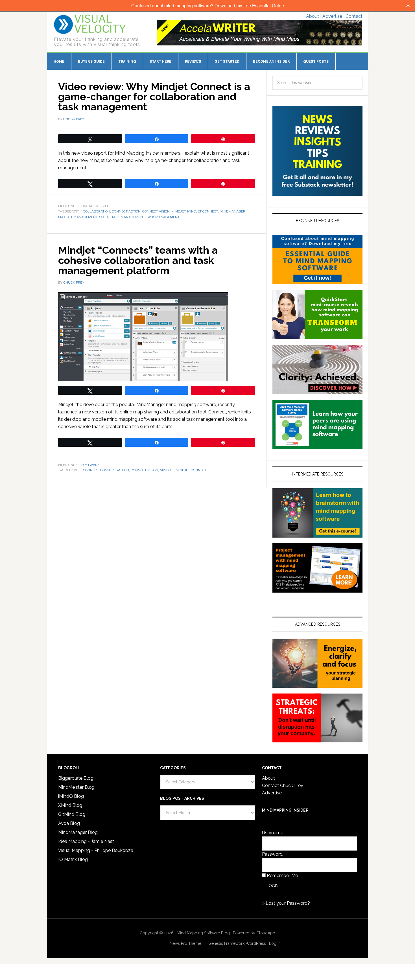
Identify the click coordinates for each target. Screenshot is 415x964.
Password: (272, 854)
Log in (275, 943)
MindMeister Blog (76, 787)
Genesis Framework (226, 943)
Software (90, 465)
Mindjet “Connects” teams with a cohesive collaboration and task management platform (138, 260)
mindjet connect (202, 211)
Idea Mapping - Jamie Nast (86, 841)
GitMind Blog (71, 814)
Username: (273, 832)
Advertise (332, 16)
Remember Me (282, 875)
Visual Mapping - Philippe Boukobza (95, 850)
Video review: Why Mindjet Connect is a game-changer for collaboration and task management (154, 96)
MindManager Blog (78, 832)
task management (163, 217)
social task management (122, 217)
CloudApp (265, 933)
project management (77, 217)
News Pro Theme (185, 943)
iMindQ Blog (71, 796)
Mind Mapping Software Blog (90, 24)
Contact (354, 16)
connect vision (156, 211)
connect (91, 470)
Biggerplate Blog (75, 778)
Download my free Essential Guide (249, 5)
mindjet (178, 211)
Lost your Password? (288, 903)
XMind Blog (70, 805)
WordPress (256, 943)
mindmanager (232, 211)
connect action (126, 211)
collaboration (96, 211)
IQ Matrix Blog (73, 859)
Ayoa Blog (69, 823)
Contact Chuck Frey (282, 785)
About (312, 16)
